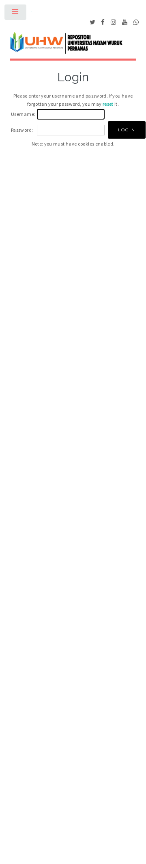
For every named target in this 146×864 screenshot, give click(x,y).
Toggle (16, 14)
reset (108, 104)
